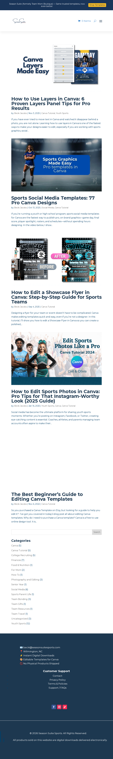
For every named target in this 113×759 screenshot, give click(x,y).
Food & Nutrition (20, 565)
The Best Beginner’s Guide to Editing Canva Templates (47, 496)
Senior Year (17, 584)
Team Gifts (17, 604)
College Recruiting (21, 555)
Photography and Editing (25, 579)
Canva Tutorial (48, 113)
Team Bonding (19, 599)
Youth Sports (62, 113)
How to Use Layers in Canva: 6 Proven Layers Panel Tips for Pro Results (50, 103)
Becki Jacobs (20, 113)
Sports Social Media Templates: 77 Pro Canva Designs (53, 200)
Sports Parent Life (21, 594)
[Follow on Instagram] (59, 707)
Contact (57, 675)
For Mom (16, 570)
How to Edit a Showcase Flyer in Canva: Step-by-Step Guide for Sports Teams (56, 297)
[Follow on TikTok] (65, 707)
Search (97, 532)
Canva (58, 406)
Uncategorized (19, 618)
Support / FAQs (58, 687)
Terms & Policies (57, 683)
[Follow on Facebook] (54, 707)
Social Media (48, 207)
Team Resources (20, 609)
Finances (16, 560)
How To (15, 575)
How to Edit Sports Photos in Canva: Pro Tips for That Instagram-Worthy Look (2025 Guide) (55, 396)
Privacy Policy (58, 679)
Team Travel (18, 614)
